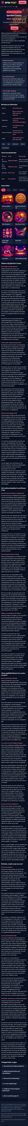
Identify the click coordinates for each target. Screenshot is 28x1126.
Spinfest (2, 6)
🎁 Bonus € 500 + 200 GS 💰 (11, 6)
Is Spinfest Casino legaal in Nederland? (11, 1089)
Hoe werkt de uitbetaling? (11, 1078)
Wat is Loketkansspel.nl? (11, 1096)
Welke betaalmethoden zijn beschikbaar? (11, 1072)
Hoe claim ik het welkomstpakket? (14, 1066)
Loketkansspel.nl (8, 1117)
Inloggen (22, 2)
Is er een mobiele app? (10, 1083)
